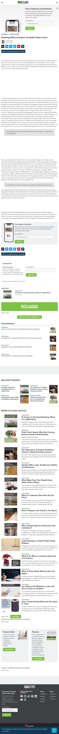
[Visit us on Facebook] (21, 696)
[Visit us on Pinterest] (32, 696)
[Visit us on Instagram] (25, 696)
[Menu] (2, 2)
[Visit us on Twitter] (25, 699)
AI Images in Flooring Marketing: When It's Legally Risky (32, 293)
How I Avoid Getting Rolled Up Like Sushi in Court (39, 603)
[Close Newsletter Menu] (57, 8)
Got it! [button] (54, 730)
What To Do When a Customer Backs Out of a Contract (39, 557)
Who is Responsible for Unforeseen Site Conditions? (39, 527)
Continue (31, 275)
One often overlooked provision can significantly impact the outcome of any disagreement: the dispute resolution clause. (39, 457)
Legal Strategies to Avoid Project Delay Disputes (38, 542)
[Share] (6, 46)
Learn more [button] (5, 731)
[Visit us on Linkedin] (36, 696)
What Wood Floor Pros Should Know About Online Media (16, 356)
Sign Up (29, 28)
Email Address (29, 20)
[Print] (2, 46)
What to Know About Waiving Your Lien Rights (38, 572)
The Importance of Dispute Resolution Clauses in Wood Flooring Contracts (21, 338)
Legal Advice (14, 34)
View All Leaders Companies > (29, 317)
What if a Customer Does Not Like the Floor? (38, 496)
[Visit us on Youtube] (21, 699)
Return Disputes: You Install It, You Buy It (39, 510)
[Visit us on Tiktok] (29, 696)
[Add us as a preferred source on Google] (22, 46)
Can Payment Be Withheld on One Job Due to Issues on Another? (38, 587)
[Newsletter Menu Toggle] (57, 2)
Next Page (15, 616)
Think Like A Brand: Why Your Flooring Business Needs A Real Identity (20, 329)
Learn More (9, 649)
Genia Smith (9, 41)
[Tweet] (14, 46)
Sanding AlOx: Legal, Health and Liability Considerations (16, 347)
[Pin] (18, 46)
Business (4, 34)
